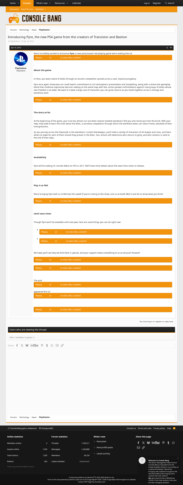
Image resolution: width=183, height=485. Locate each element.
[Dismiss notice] (178, 458)
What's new (41, 3)
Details (132, 479)
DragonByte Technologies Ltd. (118, 479)
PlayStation (15, 41)
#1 (171, 47)
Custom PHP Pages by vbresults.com (91, 482)
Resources (60, 3)
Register (56, 57)
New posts (14, 9)
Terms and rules (144, 428)
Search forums (27, 9)
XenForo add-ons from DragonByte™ (83, 479)
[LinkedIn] (31, 345)
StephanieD (84, 461)
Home (13, 3)
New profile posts (105, 447)
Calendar (76, 3)
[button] (18, 3)
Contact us (131, 428)
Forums (27, 3)
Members (40, 9)
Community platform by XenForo (91, 477)
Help (169, 428)
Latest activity (103, 453)
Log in (46, 57)
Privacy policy (159, 428)
